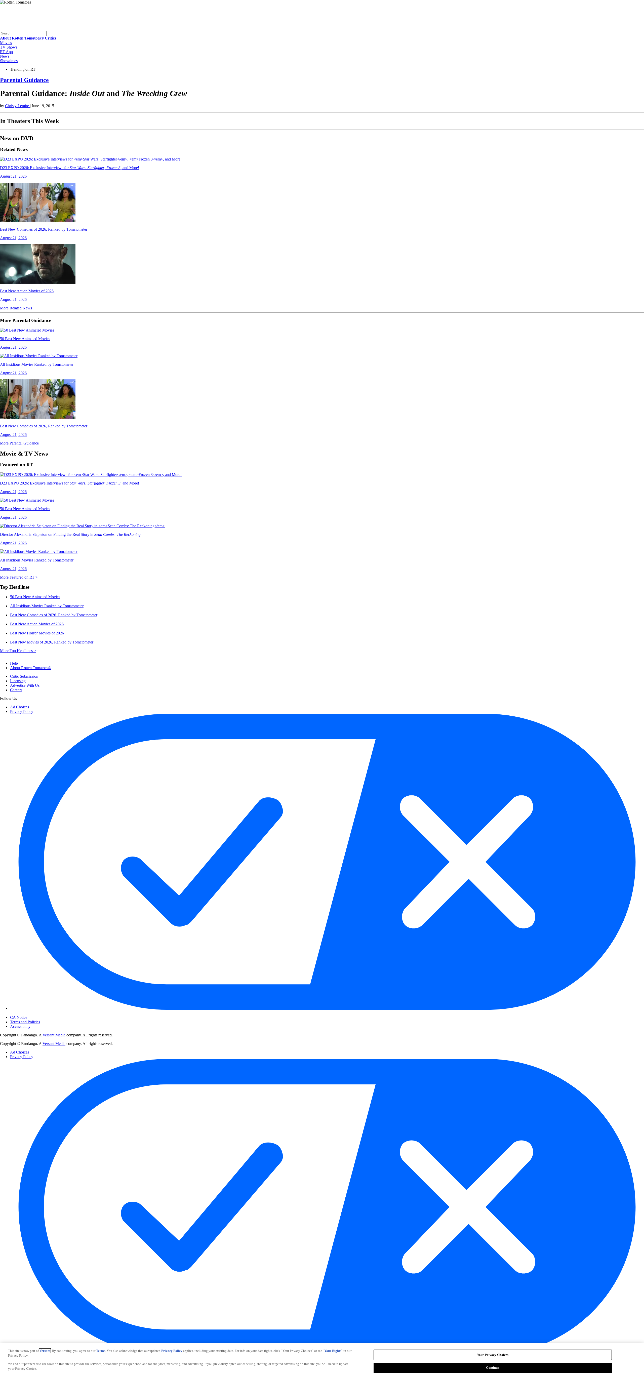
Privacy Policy (21, 711)
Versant (44, 1351)
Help (14, 663)
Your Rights (332, 1351)
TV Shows (8, 47)
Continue (492, 1367)
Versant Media (54, 1035)
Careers (16, 690)
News (4, 56)
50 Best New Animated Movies (35, 597)
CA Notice (18, 1017)
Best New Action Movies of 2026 (37, 624)
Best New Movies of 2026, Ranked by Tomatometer (51, 642)
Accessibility (20, 1026)
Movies (6, 42)
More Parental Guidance (19, 443)
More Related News (16, 308)
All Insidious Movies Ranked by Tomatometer (47, 606)
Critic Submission (24, 676)
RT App (6, 52)
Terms (100, 1351)
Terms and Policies (25, 1022)
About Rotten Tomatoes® (30, 668)
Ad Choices (19, 707)
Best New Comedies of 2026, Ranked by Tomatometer (53, 615)
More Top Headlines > (18, 651)
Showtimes (9, 61)
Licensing (18, 681)
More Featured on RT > (19, 577)
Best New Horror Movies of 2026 (37, 633)
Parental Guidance (24, 80)
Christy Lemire (17, 106)
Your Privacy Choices (31, 1013)
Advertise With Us (24, 685)
